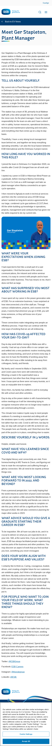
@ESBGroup (14, 661)
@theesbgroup (18, 672)
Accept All (26, 741)
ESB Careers (17, 667)
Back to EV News (13, 22)
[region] (26, 724)
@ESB (13, 677)
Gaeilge (46, 3)
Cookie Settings (26, 734)
